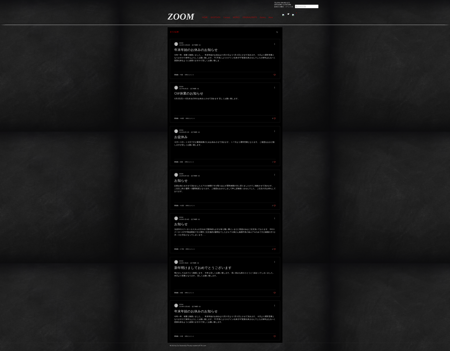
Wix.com (203, 345)
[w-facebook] (283, 15)
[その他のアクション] (275, 44)
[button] (296, 12)
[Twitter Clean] (288, 14)
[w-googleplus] (293, 15)
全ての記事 (174, 32)
